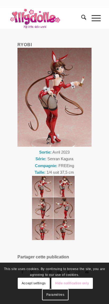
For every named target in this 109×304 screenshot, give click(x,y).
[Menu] (93, 18)
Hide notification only (72, 283)
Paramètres (55, 295)
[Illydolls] (45, 18)
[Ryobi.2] (64, 186)
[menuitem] (81, 18)
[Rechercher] (81, 18)
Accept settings (34, 283)
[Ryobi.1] (42, 186)
